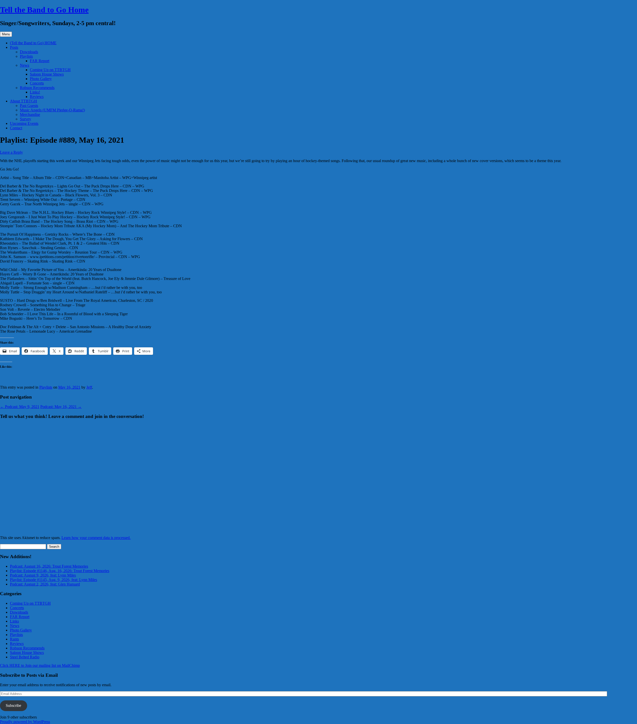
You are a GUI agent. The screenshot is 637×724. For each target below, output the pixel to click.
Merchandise (30, 114)
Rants (14, 639)
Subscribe (13, 705)
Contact (16, 128)
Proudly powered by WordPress (25, 722)
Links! (35, 92)
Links (14, 621)
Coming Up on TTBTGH (50, 70)
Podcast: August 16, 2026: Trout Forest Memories (49, 566)
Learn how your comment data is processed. (96, 538)
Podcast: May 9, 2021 (19, 407)
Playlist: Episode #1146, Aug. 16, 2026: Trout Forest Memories (59, 571)
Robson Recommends (37, 88)
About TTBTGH (23, 101)
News (24, 65)
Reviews (37, 96)
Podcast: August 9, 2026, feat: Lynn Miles (43, 575)
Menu (6, 34)
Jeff (89, 387)
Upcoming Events (24, 123)
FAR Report (39, 61)
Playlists (26, 56)
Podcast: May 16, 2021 (61, 407)
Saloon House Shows (47, 74)
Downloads (29, 52)
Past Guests (29, 105)
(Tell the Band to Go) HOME (33, 43)
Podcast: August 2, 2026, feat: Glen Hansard (45, 584)
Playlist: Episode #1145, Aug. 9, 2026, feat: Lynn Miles (53, 580)
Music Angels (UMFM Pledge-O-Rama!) (52, 110)
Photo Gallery (41, 79)
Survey (25, 119)
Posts (14, 47)
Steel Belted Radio (24, 657)
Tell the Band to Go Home (44, 9)
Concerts (37, 83)
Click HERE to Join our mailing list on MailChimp (40, 665)
